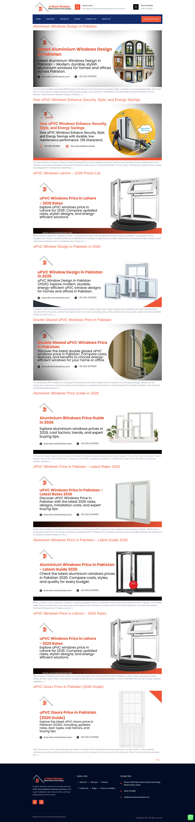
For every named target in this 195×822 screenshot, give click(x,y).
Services (50, 19)
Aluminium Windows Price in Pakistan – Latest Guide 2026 (80, 540)
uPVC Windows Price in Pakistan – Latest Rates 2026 (76, 467)
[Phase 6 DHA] (77, 7)
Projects (64, 19)
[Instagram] (41, 802)
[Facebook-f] (35, 802)
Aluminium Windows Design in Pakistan (65, 26)
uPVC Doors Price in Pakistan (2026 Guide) (68, 687)
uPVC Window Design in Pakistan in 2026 (66, 246)
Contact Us (91, 19)
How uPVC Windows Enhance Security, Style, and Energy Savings (86, 100)
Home (38, 19)
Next (159, 760)
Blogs (77, 19)
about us (106, 19)
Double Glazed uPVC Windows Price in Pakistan (72, 320)
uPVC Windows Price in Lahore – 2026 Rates (69, 613)
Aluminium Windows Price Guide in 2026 (66, 393)
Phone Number (147, 5)
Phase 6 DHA (87, 6)
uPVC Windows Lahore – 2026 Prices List (67, 173)
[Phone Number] (136, 7)
